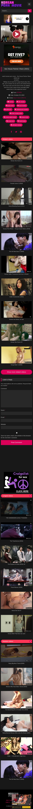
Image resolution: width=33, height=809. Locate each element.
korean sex (11, 121)
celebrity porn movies (22, 109)
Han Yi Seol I (17, 98)
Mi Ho (24, 98)
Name (3, 410)
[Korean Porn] (13, 4)
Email (3, 417)
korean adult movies (10, 117)
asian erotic (11, 105)
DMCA (8, 802)
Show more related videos (16, 372)
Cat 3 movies (22, 105)
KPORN (19, 92)
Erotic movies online (17, 113)
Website (3, 424)
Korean (11, 101)
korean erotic (24, 117)
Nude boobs (22, 121)
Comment (4, 388)
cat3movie (8, 109)
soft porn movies (16, 125)
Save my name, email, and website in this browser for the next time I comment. (16, 436)
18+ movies (21, 101)
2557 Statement (10, 800)
